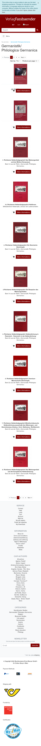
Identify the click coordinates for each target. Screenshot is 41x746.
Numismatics (21, 620)
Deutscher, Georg (20, 597)
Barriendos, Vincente (20, 573)
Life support (20, 618)
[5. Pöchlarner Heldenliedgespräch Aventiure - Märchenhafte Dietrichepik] (20, 366)
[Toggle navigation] (3, 36)
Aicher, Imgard (20, 563)
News (20, 550)
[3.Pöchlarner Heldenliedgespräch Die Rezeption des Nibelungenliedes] (20, 277)
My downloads (20, 524)
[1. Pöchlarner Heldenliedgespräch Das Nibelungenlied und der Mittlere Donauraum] (20, 147)
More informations (23, 91)
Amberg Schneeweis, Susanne (20, 565)
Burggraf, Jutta (20, 577)
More (20, 601)
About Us (20, 534)
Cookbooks (20, 626)
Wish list (20, 518)
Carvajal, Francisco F (20, 581)
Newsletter (20, 548)
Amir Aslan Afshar (20, 567)
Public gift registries (20, 522)
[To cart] (14, 91)
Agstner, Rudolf (20, 561)
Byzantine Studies (20, 616)
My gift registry (20, 520)
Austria (20, 622)
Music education (20, 630)
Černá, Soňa (20, 583)
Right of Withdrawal (20, 542)
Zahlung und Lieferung (20, 540)
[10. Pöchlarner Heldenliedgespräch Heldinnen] (20, 191)
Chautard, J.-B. (20, 587)
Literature (21, 628)
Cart (20, 514)
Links (20, 512)
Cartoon (20, 624)
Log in (18, 24)
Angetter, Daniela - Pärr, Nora (20, 569)
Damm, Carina (20, 591)
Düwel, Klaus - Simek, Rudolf (20, 599)
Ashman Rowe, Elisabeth (20, 571)
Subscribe (35, 645)
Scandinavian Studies (20, 610)
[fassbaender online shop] (20, 19)
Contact (20, 508)
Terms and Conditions (20, 536)
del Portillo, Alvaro (20, 593)
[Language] (13, 24)
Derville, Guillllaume (20, 595)
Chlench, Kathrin (20, 589)
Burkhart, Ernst (20, 579)
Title (14, 61)
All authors (20, 559)
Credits (20, 546)
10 (29, 61)
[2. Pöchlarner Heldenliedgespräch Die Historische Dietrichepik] (20, 232)
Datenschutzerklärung (20, 538)
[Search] (37, 30)
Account (20, 516)
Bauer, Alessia (20, 575)
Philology (20, 632)
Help (20, 510)
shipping (37, 655)
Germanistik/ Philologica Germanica (20, 612)
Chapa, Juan (21, 585)
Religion (20, 614)
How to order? (20, 544)
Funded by (6, 702)
